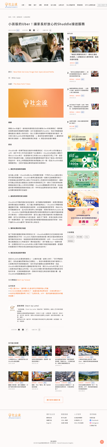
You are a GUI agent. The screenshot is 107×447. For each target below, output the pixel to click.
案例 (18, 30)
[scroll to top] (102, 442)
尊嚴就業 (40, 382)
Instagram (95, 423)
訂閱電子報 (93, 425)
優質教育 (72, 63)
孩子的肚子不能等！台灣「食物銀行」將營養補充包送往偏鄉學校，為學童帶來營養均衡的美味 (78, 107)
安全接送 (79, 237)
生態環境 (57, 357)
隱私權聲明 (53, 441)
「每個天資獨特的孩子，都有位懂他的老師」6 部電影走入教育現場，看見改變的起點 (84, 56)
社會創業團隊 (78, 418)
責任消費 (71, 126)
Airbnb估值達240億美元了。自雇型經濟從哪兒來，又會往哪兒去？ (64, 387)
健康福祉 (71, 79)
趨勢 (77, 63)
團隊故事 (49, 418)
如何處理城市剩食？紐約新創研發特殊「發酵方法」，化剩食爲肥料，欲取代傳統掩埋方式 (65, 361)
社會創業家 (27, 17)
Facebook (95, 420)
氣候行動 (63, 357)
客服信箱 (92, 418)
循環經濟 (78, 95)
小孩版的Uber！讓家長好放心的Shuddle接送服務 (18, 360)
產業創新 (19, 17)
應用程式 (71, 241)
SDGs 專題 (64, 420)
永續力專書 (64, 423)
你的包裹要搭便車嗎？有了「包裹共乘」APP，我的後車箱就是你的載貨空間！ (88, 387)
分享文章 (25, 30)
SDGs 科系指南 (79, 423)
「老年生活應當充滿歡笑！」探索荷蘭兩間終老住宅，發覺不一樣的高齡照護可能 (78, 74)
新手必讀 (64, 418)
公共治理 (87, 357)
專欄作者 (49, 420)
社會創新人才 (78, 420)
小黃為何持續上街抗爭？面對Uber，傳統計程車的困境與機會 (88, 360)
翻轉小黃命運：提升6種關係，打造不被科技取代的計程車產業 (18, 386)
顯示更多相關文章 (53, 400)
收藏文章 (45, 30)
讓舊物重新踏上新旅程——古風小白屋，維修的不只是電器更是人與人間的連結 (78, 90)
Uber (86, 237)
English (48, 423)
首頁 (9, 17)
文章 (14, 17)
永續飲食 (78, 112)
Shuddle (71, 237)
